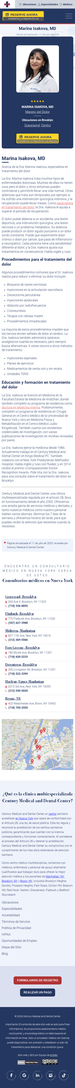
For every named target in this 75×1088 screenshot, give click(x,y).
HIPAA (6, 934)
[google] (24, 1075)
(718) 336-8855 (18, 606)
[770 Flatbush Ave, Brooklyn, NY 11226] (40, 759)
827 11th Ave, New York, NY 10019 (29, 635)
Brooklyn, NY (9, 881)
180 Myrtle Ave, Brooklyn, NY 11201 (30, 652)
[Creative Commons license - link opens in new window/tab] (50, 1062)
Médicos (67, 4)
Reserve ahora (23, 17)
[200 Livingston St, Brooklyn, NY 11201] (38, 749)
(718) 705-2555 (18, 707)
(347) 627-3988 (18, 623)
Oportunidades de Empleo (19, 940)
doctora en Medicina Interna (21, 407)
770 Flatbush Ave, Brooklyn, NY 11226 (31, 618)
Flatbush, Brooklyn (19, 614)
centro (52, 814)
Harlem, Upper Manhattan (24, 681)
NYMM (53, 1055)
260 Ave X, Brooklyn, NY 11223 (27, 601)
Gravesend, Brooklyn (20, 597)
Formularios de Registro (37, 980)
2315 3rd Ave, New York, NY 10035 (29, 686)
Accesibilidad (11, 915)
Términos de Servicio (16, 921)
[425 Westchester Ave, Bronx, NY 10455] (45, 732)
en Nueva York (24, 818)
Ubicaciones (29, 4)
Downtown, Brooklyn (21, 665)
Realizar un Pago (38, 992)
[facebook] (11, 1075)
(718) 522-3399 (18, 673)
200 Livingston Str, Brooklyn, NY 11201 (32, 669)
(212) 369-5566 (18, 640)
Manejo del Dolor (37, 112)
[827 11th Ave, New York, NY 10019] (37, 743)
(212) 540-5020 (18, 690)
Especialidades (49, 4)
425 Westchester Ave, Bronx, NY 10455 (32, 703)
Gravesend (32, 125)
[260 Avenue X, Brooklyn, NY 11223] (33, 763)
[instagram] (50, 1075)
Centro (46, 125)
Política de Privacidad (16, 928)
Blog (5, 953)
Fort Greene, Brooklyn (22, 648)
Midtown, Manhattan (20, 631)
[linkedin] (37, 1075)
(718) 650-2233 (18, 656)
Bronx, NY (13, 698)
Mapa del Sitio (11, 947)
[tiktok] (64, 1075)
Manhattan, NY (55, 876)
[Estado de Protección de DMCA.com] (28, 1062)
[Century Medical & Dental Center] (6, 4)
